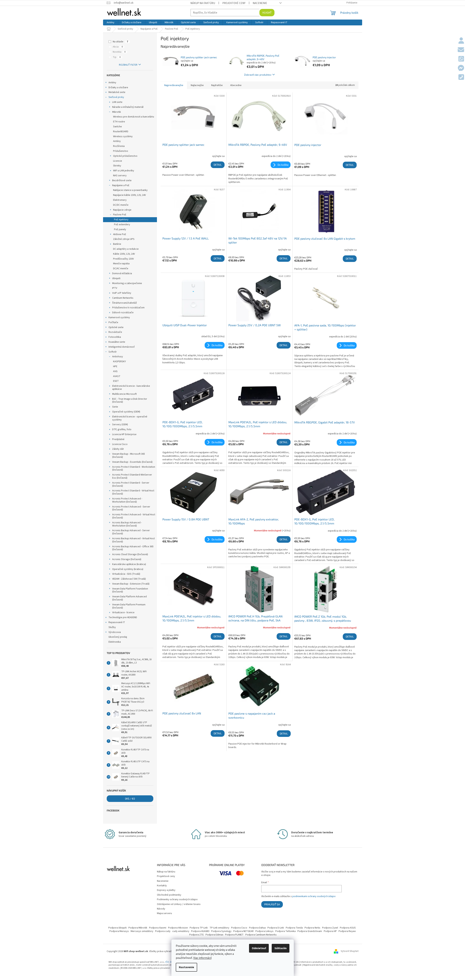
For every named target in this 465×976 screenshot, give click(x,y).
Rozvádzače (115, 332)
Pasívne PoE (119, 214)
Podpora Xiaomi (157, 928)
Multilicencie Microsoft (124, 394)
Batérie (117, 244)
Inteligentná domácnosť (122, 347)
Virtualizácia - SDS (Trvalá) (126, 574)
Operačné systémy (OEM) (126, 412)
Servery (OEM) (120, 424)
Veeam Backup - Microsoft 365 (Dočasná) (128, 455)
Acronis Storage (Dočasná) (126, 559)
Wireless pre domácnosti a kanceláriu (133, 117)
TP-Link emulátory (219, 928)
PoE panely (120, 229)
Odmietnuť (259, 948)
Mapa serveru (164, 913)
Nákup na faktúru (202, 3)
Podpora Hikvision (178, 928)
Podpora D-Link (275, 928)
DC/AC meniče (120, 268)
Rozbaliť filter (128, 65)
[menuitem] (110, 22)
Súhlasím (280, 948)
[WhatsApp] (461, 59)
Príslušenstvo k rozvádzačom (128, 307)
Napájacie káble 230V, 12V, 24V (129, 195)
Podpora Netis (312, 928)
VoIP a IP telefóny (121, 293)
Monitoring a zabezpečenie (127, 283)
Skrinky (117, 166)
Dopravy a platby (166, 890)
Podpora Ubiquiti (117, 928)
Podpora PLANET (234, 935)
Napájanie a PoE (120, 185)
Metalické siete (117, 92)
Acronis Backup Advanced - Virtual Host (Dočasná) (133, 540)
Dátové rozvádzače (123, 312)
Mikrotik (116, 112)
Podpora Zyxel (330, 928)
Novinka (119, 52)
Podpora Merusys (119, 931)
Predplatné (118, 439)
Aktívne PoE (119, 234)
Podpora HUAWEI (200, 931)
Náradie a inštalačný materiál (127, 107)
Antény (112, 82)
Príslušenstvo (120, 151)
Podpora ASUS (348, 928)
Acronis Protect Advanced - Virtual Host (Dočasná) (133, 516)
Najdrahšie (217, 85)
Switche (117, 126)
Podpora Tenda (294, 928)
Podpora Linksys (264, 931)
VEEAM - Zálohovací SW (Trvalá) (129, 579)
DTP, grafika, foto (121, 429)
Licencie (117, 161)
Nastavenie (186, 967)
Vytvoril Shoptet (349, 951)
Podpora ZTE (196, 935)
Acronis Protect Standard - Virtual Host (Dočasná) (133, 492)
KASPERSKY (119, 361)
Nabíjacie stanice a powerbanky (130, 190)
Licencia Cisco (120, 444)
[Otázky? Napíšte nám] (461, 50)
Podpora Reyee (347, 931)
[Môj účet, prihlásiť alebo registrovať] (461, 41)
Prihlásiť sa (272, 904)
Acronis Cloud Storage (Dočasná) (130, 554)
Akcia (118, 47)
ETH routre (119, 121)
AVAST (116, 376)
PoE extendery (122, 224)
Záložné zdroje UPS (123, 239)
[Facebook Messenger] (461, 68)
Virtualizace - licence (123, 612)
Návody (161, 909)
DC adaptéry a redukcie (126, 249)
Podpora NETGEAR (243, 931)
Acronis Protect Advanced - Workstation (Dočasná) (127, 500)
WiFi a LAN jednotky (123, 170)
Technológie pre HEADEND (123, 617)
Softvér (113, 352)
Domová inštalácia (122, 273)
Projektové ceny (233, 3)
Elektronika (115, 642)
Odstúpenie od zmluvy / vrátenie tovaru (178, 904)
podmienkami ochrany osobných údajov (314, 896)
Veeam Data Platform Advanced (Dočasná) (129, 598)
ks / (130, 798)
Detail (218, 164)
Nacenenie (260, 3)
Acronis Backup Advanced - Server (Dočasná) (131, 532)
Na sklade (120, 41)
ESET (116, 381)
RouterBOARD (120, 131)
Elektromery (120, 200)
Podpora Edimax (214, 935)
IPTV (114, 288)
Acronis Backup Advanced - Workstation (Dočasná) (127, 524)
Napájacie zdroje (122, 210)
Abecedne (236, 85)
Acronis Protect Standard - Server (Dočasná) (130, 484)
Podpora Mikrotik (137, 928)
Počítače (113, 322)
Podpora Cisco (239, 928)
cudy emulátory (180, 931)
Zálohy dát (118, 449)
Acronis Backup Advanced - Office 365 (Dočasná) (132, 548)
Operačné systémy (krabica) (127, 569)
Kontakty (162, 885)
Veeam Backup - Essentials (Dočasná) (132, 462)
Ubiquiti (116, 278)
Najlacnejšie (197, 85)
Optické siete (116, 327)
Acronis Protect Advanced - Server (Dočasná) (131, 508)
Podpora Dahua (257, 928)
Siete (115, 407)
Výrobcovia (115, 632)
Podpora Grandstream (309, 931)
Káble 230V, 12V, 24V (124, 254)
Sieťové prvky (116, 97)
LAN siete (117, 102)
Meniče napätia (121, 263)
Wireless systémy (123, 136)
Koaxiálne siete (117, 342)
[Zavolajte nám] (461, 77)
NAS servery (120, 175)
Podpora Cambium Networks (261, 935)
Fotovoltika (115, 337)
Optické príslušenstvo (125, 156)
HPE (115, 366)
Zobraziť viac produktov (257, 74)
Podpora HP (330, 931)
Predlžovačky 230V (123, 259)
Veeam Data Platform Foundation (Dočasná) (130, 590)
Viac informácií (202, 958)
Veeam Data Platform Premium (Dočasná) (128, 606)
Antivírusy (117, 356)
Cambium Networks (122, 298)
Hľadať (267, 12)
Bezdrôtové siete (122, 180)
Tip (117, 57)
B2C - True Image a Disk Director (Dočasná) (129, 400)
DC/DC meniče (120, 205)
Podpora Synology (221, 931)
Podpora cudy (162, 931)
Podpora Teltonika (285, 931)
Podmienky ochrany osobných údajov (177, 899)
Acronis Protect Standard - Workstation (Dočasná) (133, 468)
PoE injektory (121, 219)
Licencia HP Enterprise (124, 434)
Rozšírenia (119, 146)
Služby (112, 627)
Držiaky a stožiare (118, 87)
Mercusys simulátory (142, 931)
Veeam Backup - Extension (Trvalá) (130, 584)
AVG (115, 371)
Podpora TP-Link (199, 928)
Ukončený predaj (118, 637)
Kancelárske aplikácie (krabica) (129, 564)
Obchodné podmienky (169, 895)
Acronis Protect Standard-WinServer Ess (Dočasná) (132, 476)
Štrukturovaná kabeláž (124, 303)
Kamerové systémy (119, 317)
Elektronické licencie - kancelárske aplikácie (131, 387)
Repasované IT (117, 622)
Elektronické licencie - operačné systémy (129, 418)
